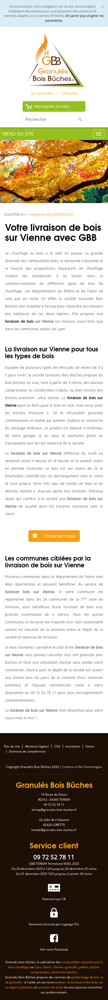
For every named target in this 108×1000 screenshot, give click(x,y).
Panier (89, 746)
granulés (71, 967)
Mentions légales (37, 746)
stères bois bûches (64, 972)
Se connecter (42, 93)
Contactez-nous (59, 536)
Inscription (73, 746)
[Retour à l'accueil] (54, 60)
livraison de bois (19, 321)
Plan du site (12, 746)
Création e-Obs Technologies (82, 767)
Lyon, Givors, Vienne (49, 967)
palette (60, 982)
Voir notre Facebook (54, 949)
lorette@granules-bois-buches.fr (54, 830)
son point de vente (50, 987)
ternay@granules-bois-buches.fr (54, 810)
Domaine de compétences (27, 751)
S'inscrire (69, 93)
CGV (57, 746)
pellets (83, 967)
